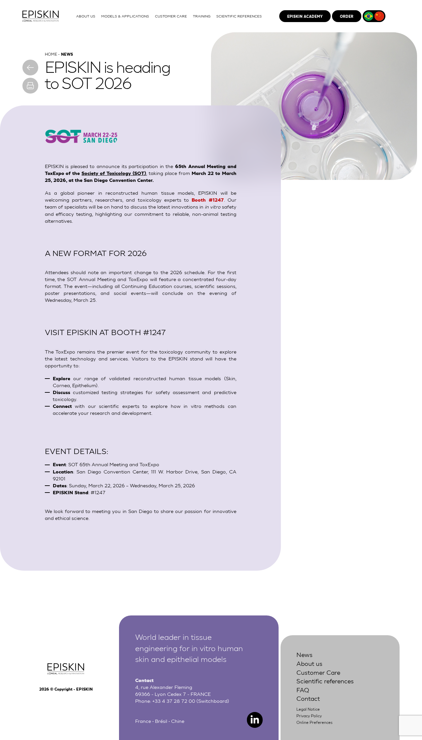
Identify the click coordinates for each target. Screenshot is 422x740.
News (304, 654)
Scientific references (325, 680)
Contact (308, 698)
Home (51, 54)
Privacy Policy (309, 715)
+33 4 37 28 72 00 (173, 700)
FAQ (302, 689)
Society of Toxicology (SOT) (113, 172)
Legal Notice (308, 709)
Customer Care (318, 672)
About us (309, 663)
